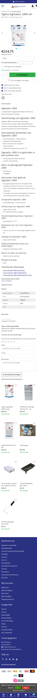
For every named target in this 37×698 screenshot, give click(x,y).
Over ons (4, 560)
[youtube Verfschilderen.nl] (16, 659)
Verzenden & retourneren (9, 566)
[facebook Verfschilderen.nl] (2, 659)
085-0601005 (6, 644)
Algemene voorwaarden (8, 545)
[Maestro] (21, 675)
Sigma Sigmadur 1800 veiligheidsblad (14, 273)
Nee (25, 687)
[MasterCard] (33, 671)
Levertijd (4, 557)
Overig (3, 624)
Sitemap (4, 569)
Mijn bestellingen (6, 590)
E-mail (3, 353)
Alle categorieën (6, 632)
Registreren (5, 587)
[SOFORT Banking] (27, 671)
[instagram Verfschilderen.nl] (6, 659)
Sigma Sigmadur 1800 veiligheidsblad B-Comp (17, 275)
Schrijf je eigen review (16, 17)
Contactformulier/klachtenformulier (12, 551)
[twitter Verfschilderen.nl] (13, 659)
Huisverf (4, 609)
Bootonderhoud (6, 618)
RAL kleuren (5, 572)
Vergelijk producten (7, 599)
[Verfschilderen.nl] (18, 6)
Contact (4, 612)
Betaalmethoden (6, 548)
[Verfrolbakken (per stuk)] (28, 468)
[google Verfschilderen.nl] (9, 659)
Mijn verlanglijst (6, 596)
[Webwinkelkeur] (18, 680)
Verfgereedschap (6, 629)
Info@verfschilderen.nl (9, 647)
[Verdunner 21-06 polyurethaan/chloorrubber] (9, 430)
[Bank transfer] (4, 671)
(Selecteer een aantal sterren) (18, 339)
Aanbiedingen (5, 615)
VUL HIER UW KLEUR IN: (9, 62)
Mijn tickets (5, 593)
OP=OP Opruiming (7, 621)
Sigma (6, 17)
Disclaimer (4, 554)
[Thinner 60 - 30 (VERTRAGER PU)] (28, 391)
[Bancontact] (21, 671)
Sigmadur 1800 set (16, 11)
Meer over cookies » (19, 690)
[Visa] (15, 675)
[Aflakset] (28, 430)
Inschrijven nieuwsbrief (8, 664)
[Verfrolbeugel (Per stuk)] (9, 506)
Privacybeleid (5, 563)
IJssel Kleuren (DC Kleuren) (9, 575)
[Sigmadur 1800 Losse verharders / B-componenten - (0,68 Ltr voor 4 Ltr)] (9, 391)
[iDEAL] (15, 671)
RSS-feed (4, 577)
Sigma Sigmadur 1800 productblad (14, 270)
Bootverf (4, 627)
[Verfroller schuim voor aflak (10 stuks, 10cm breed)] (9, 468)
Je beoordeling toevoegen (11, 374)
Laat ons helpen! (6, 281)
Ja (17, 687)
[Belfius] (10, 671)
